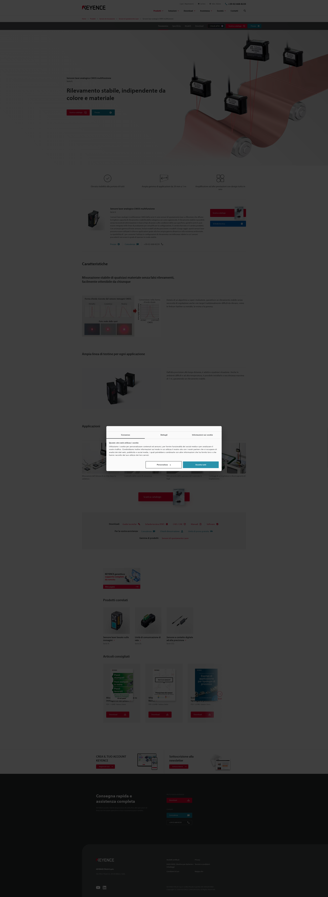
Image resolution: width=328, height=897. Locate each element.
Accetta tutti (200, 465)
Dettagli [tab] (164, 435)
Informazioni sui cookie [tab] (202, 435)
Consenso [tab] (125, 435)
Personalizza (162, 465)
